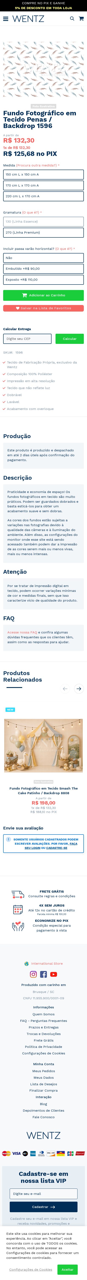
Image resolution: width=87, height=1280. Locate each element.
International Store (46, 963)
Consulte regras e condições (51, 896)
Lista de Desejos (43, 1084)
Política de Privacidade (43, 1047)
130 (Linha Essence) (22, 221)
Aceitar (67, 1270)
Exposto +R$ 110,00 (22, 280)
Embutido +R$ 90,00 (23, 269)
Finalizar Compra (43, 1090)
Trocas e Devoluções (44, 1034)
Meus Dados (44, 1078)
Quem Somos (43, 1014)
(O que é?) (30, 212)
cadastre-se (56, 848)
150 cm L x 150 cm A (22, 174)
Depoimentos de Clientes (43, 1110)
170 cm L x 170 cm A (22, 185)
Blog (43, 1104)
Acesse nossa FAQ (22, 632)
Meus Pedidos (43, 1071)
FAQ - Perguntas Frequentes (43, 1021)
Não (9, 258)
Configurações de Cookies (43, 1053)
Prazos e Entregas (43, 1027)
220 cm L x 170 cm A (22, 196)
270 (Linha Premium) (23, 232)
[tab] (43, 436)
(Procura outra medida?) (36, 165)
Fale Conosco (44, 1117)
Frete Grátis (43, 1040)
